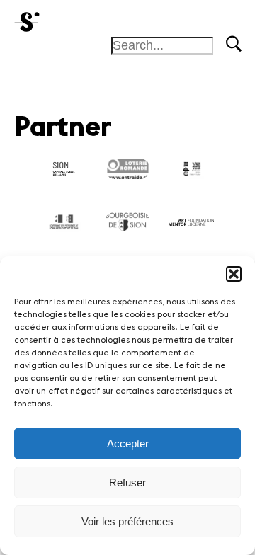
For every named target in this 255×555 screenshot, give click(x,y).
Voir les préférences (127, 521)
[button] (234, 274)
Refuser (127, 482)
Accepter (128, 443)
